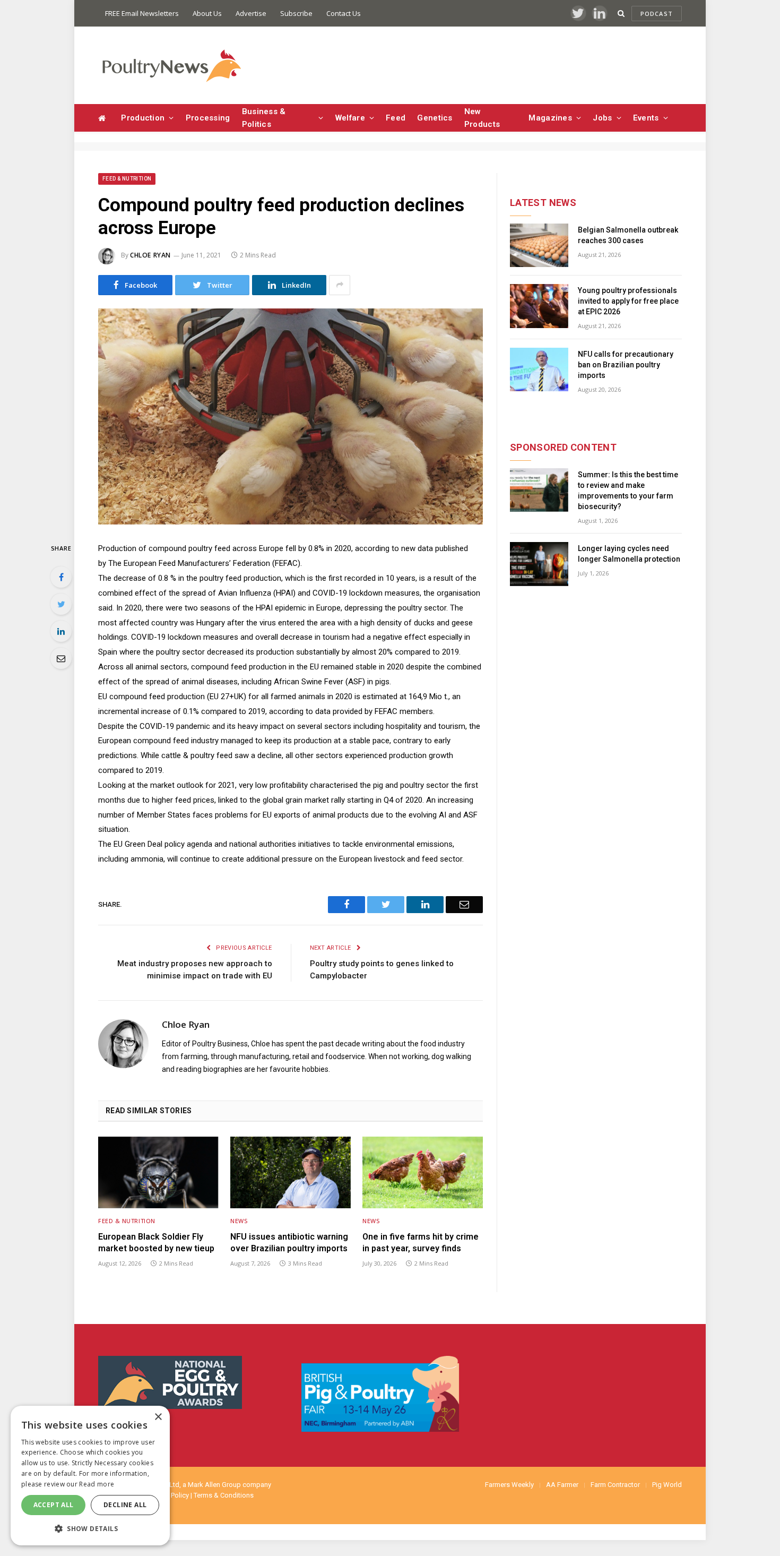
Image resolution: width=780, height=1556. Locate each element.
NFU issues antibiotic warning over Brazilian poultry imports (289, 1242)
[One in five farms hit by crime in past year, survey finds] (422, 1172)
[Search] (621, 13)
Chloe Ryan (150, 255)
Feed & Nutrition (126, 179)
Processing (208, 118)
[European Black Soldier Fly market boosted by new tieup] (158, 1172)
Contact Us (343, 13)
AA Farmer (562, 1485)
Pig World (667, 1485)
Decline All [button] (124, 1504)
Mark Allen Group (214, 1485)
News (238, 1221)
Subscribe (296, 13)
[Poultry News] (171, 65)
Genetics (434, 118)
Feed (395, 118)
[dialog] (90, 1475)
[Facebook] (61, 577)
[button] (90, 1528)
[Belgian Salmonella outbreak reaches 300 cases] (539, 245)
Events (646, 118)
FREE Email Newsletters (142, 13)
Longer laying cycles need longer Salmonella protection (629, 553)
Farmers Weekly (509, 1485)
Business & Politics (264, 118)
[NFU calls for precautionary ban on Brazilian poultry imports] (539, 370)
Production (142, 118)
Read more (96, 1484)
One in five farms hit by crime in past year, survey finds (420, 1242)
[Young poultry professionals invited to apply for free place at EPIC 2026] (539, 306)
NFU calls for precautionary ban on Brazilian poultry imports (625, 365)
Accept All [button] (53, 1504)
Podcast (656, 14)
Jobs (602, 118)
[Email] (61, 658)
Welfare (350, 118)
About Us (207, 13)
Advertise (251, 13)
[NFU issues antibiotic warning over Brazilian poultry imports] (290, 1172)
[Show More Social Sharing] (339, 285)
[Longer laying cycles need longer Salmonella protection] (539, 564)
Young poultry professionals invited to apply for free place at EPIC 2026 (628, 301)
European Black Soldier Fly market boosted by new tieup (156, 1242)
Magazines (550, 118)
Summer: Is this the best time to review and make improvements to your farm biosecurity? (628, 490)
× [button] (158, 1417)
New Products (482, 118)
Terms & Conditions (224, 1495)
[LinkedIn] (61, 631)
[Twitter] (61, 604)
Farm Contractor (615, 1485)
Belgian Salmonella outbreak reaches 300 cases (628, 235)
